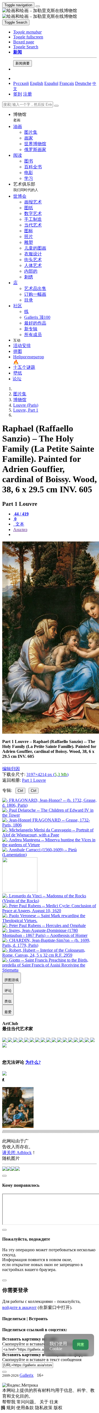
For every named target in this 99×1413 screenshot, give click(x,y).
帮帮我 (9, 1402)
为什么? (33, 1062)
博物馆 (19, 117)
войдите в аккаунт (19, 1307)
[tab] (21, 514)
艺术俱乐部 (25, 187)
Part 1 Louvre (34, 780)
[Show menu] (37, 6)
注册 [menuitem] (27, 94)
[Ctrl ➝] (49, 900)
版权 (58, 1407)
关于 (45, 1402)
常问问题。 (28, 1402)
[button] (27, 32)
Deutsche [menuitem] (83, 83)
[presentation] (55, 534)
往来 (54, 1402)
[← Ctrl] (49, 854)
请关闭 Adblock (17, 1152)
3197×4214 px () (47, 774)
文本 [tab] (19, 524)
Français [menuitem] (66, 83)
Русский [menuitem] (21, 83)
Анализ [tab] (20, 529)
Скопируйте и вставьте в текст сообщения (41, 1359)
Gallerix (27, 1375)
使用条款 (25, 1407)
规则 (11, 1407)
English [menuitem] (36, 83)
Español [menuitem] (51, 83)
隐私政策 (44, 1407)
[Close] (56, 106)
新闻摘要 (22, 63)
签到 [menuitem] (17, 94)
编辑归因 (11, 768)
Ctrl (20, 791)
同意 (80, 1344)
